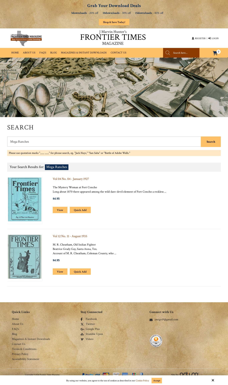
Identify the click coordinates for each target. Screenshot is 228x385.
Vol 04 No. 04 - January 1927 (71, 179)
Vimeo (89, 339)
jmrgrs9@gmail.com (166, 319)
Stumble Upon (94, 334)
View (60, 210)
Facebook (91, 319)
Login (215, 38)
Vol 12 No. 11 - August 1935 (70, 236)
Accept (156, 380)
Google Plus (93, 329)
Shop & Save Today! (114, 22)
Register (200, 38)
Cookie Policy (142, 380)
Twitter (90, 324)
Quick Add (80, 210)
